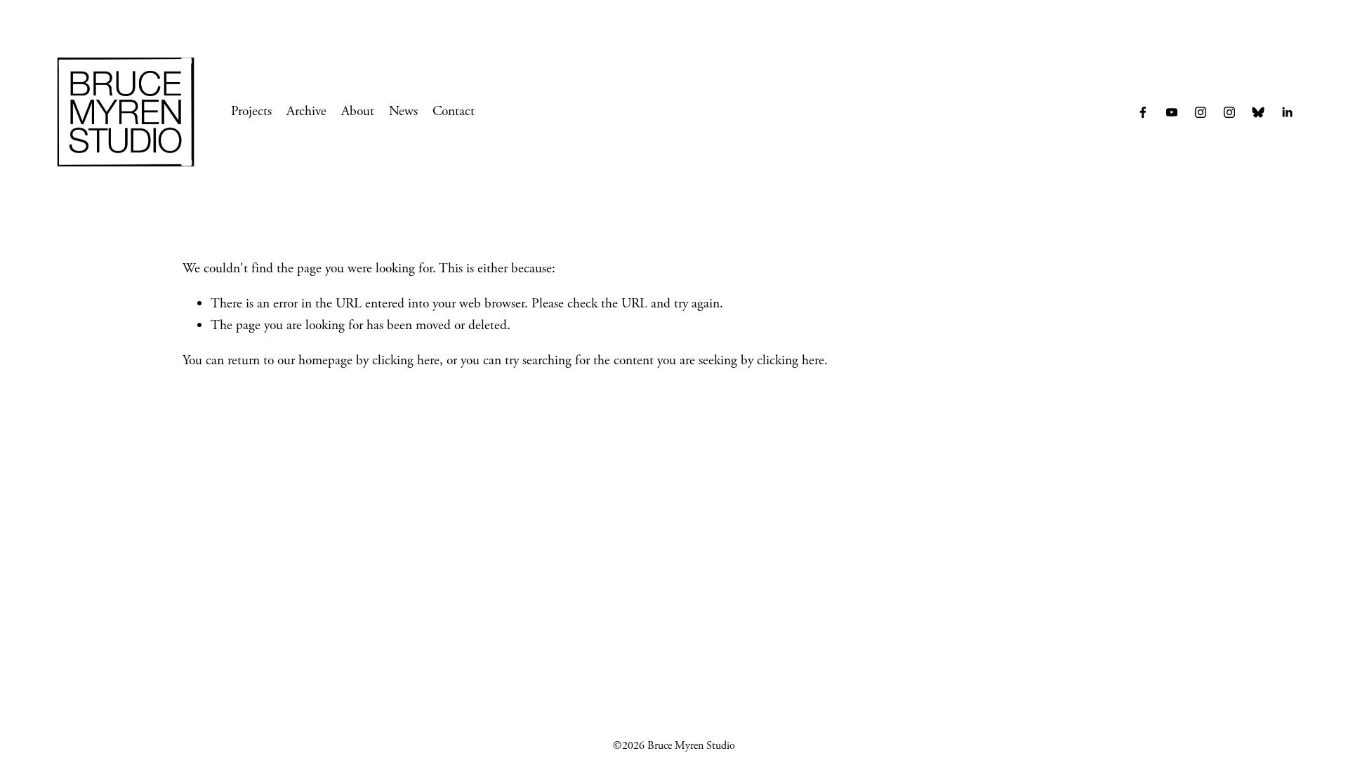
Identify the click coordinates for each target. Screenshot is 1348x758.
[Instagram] (1229, 112)
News (403, 111)
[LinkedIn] (1287, 112)
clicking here (406, 360)
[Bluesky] (1258, 112)
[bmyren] (1201, 112)
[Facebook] (1143, 112)
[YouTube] (1172, 112)
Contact (453, 111)
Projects (251, 111)
